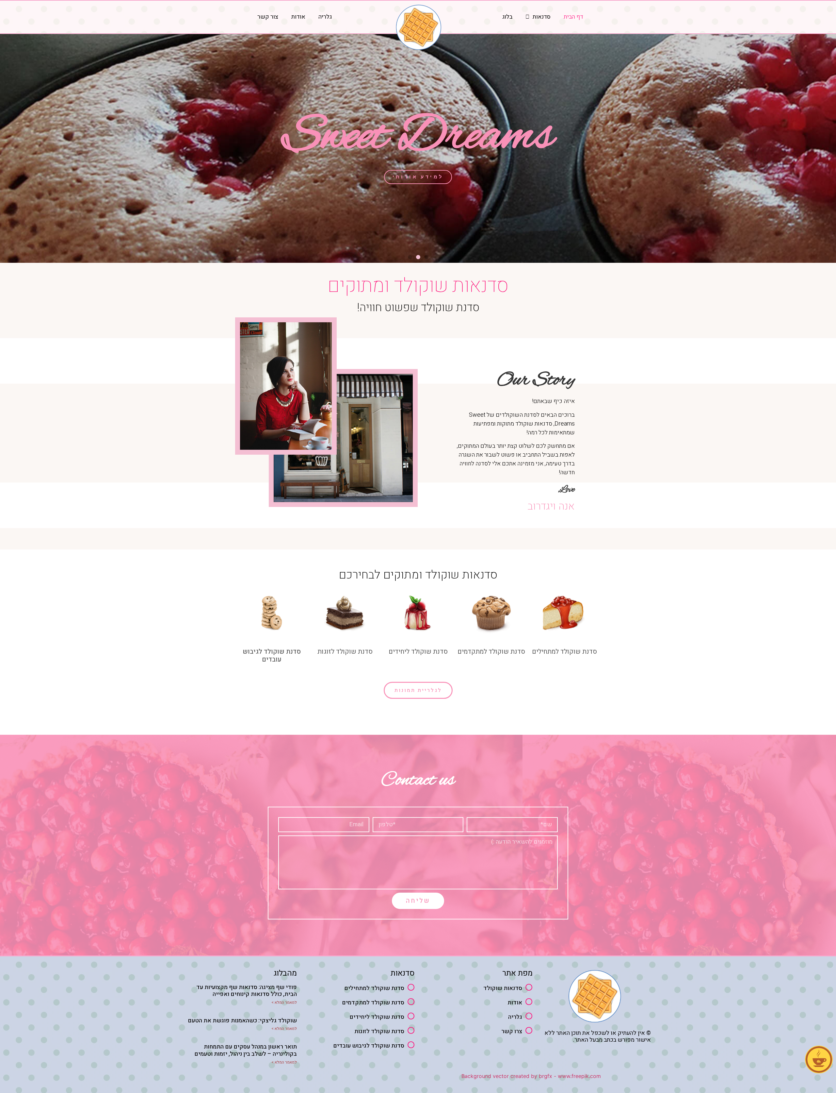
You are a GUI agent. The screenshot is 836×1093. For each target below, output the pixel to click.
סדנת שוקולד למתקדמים (491, 651)
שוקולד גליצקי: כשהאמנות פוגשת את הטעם (242, 1020)
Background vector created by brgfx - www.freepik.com (531, 1076)
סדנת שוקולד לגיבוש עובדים (272, 655)
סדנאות (542, 16)
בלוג (507, 16)
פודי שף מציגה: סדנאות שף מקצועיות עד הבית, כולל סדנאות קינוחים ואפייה (246, 991)
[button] (426, 257)
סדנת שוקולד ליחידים (418, 651)
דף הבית (573, 16)
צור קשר (267, 16)
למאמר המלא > (284, 1002)
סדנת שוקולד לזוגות (345, 651)
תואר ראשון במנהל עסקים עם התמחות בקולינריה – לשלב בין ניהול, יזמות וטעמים (245, 1050)
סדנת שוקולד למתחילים (564, 651)
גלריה (325, 16)
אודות (298, 16)
